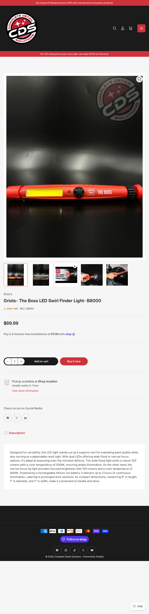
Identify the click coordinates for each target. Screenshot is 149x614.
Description (17, 433)
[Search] (115, 28)
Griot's (8, 294)
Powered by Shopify (93, 556)
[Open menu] (141, 28)
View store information (25, 390)
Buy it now (73, 361)
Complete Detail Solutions (67, 556)
